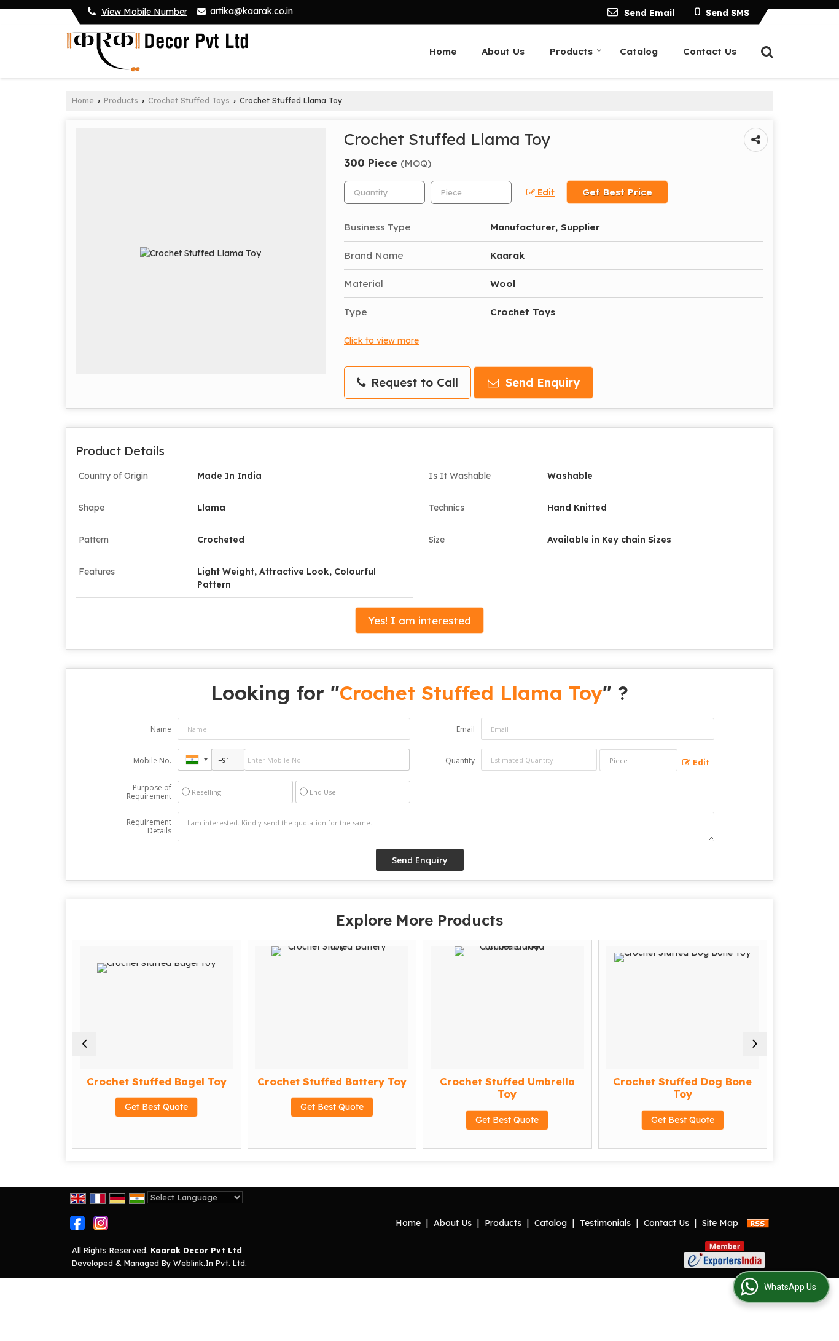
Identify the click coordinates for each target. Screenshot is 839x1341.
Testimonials (605, 1223)
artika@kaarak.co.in (251, 11)
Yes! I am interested (419, 620)
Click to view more (381, 340)
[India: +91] (195, 760)
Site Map (720, 1223)
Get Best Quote (156, 1106)
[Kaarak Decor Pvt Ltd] (157, 51)
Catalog (639, 51)
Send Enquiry (541, 383)
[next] (755, 1044)
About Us (503, 51)
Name (160, 729)
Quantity (460, 760)
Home (442, 51)
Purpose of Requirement (149, 792)
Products (571, 51)
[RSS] (758, 1223)
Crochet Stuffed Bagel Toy (157, 1081)
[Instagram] (100, 1222)
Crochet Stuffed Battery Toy (332, 1081)
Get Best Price (617, 192)
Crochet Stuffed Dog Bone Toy (682, 1087)
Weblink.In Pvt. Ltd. (210, 1263)
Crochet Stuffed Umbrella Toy (507, 1087)
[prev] (84, 1044)
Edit (545, 192)
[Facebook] (77, 1222)
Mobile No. (152, 760)
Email (465, 729)
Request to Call (412, 383)
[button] (144, 11)
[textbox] (471, 192)
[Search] (765, 51)
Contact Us (709, 51)
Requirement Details (149, 826)
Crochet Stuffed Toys (189, 100)
